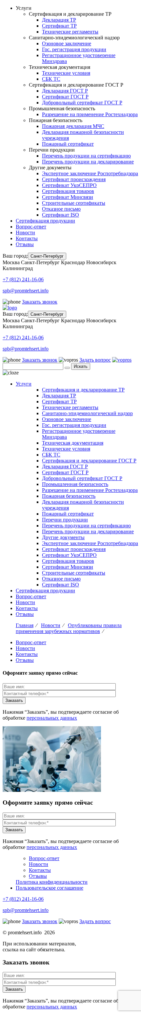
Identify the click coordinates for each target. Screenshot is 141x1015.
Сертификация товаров (68, 191)
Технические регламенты (70, 31)
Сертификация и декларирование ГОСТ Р (89, 460)
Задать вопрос (95, 360)
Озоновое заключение (66, 43)
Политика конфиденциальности (52, 882)
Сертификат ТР (59, 26)
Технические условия (66, 73)
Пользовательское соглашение (49, 888)
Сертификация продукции (45, 220)
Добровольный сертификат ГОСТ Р (82, 102)
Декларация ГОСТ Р (65, 91)
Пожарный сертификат (68, 144)
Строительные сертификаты (73, 203)
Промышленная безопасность (75, 484)
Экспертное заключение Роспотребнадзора (90, 173)
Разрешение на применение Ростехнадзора (90, 114)
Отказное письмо (61, 209)
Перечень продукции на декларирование (88, 161)
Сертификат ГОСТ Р (65, 96)
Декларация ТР (59, 20)
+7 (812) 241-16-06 (23, 279)
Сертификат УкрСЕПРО (69, 185)
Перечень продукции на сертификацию (86, 156)
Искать (81, 366)
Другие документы (63, 537)
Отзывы (25, 244)
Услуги (23, 384)
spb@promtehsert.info (26, 290)
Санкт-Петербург (47, 256)
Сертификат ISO (60, 215)
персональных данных (52, 718)
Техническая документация (72, 443)
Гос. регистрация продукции (74, 49)
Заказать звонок (39, 302)
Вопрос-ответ (31, 226)
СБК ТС (51, 79)
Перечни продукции (65, 519)
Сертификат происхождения (74, 179)
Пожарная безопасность (68, 496)
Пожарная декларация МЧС (73, 126)
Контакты (27, 238)
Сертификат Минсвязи (67, 197)
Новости (25, 232)
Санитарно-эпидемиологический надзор (87, 413)
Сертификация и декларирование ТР (83, 389)
